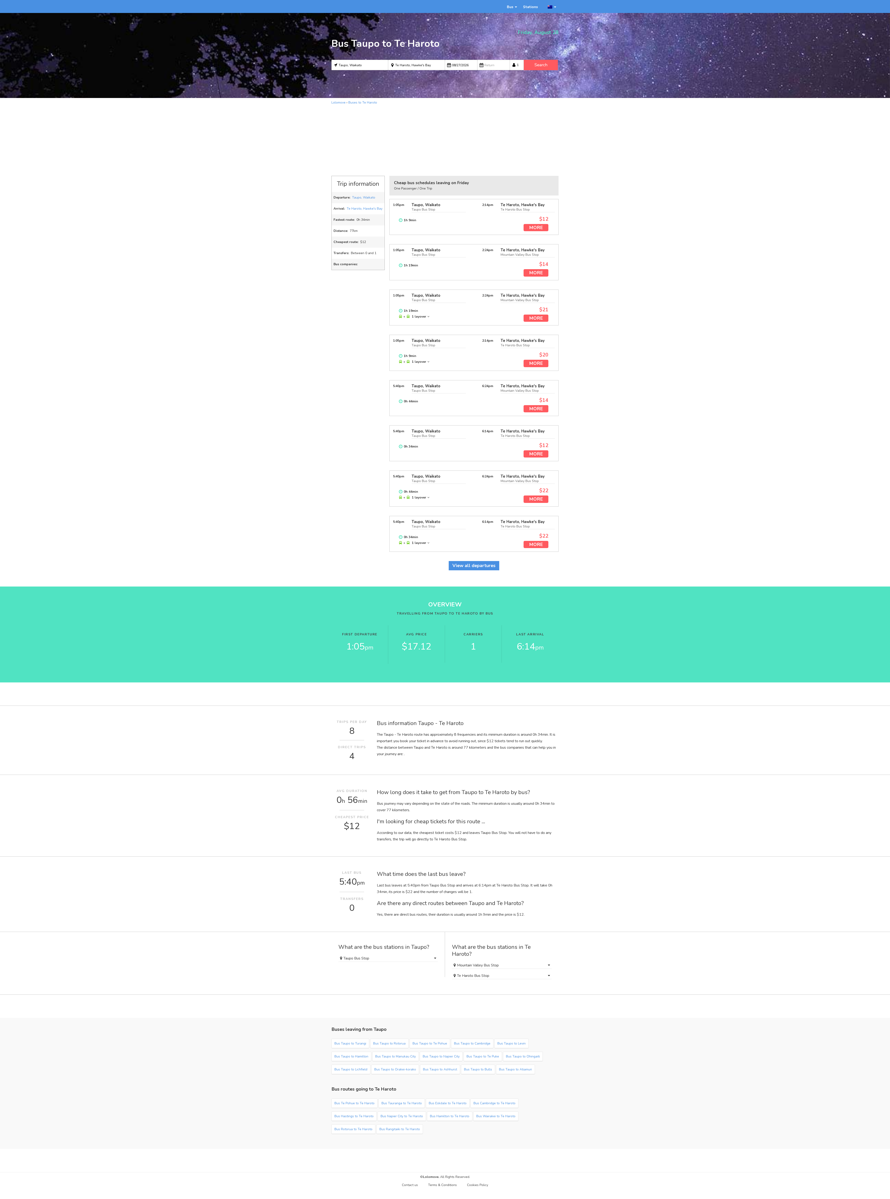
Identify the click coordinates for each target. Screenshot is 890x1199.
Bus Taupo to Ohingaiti (523, 1056)
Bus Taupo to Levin (511, 1043)
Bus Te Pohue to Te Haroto (354, 1103)
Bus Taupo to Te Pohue (430, 1043)
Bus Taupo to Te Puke (483, 1056)
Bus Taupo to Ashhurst (440, 1069)
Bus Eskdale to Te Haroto (448, 1103)
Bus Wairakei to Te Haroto (495, 1116)
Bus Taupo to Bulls (478, 1069)
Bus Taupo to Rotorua (389, 1043)
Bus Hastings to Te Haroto (354, 1116)
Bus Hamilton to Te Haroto (449, 1116)
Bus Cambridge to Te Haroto (494, 1103)
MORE (536, 227)
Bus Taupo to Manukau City (395, 1056)
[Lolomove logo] (352, 6)
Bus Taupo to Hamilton (351, 1056)
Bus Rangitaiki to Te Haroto (399, 1129)
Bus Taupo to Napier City (441, 1056)
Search (540, 65)
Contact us (410, 1185)
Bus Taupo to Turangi (350, 1043)
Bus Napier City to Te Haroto (402, 1116)
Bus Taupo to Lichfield (350, 1069)
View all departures (474, 565)
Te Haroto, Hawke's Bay (364, 208)
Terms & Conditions (442, 1185)
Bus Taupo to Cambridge (472, 1043)
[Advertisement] (445, 139)
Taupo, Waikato (363, 197)
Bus (510, 6)
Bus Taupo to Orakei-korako (395, 1069)
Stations (530, 6)
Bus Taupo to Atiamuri (515, 1069)
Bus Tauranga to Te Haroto (401, 1103)
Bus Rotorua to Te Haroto (353, 1129)
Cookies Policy (477, 1185)
